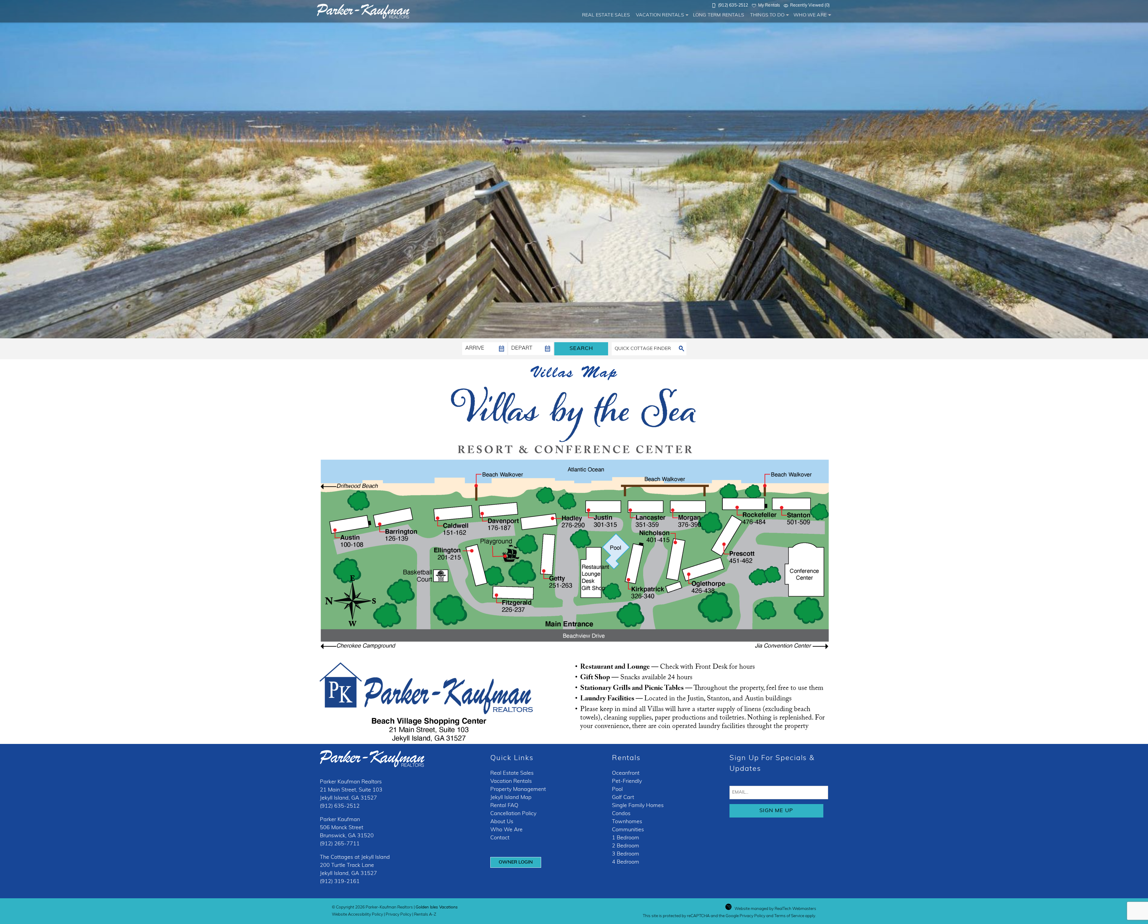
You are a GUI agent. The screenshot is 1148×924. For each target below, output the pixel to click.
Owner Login (516, 862)
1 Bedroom (625, 838)
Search (581, 348)
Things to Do (767, 15)
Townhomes (627, 822)
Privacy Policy (398, 915)
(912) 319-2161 (340, 882)
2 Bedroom (625, 846)
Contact (499, 838)
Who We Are (810, 15)
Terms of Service (789, 916)
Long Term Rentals (718, 15)
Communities (628, 830)
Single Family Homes (638, 806)
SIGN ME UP (776, 811)
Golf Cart (623, 797)
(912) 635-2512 (340, 806)
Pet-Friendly (627, 781)
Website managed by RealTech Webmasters (775, 909)
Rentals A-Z (425, 915)
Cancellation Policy (513, 814)
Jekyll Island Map (511, 797)
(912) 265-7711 (340, 844)
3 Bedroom (625, 854)
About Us (501, 822)
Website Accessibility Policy (357, 915)
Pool (617, 789)
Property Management (518, 789)
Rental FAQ (504, 806)
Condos (621, 814)
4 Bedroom (625, 862)
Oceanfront (625, 773)
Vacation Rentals (660, 15)
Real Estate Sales (606, 15)
